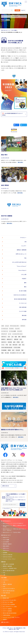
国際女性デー (10, 339)
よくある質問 (6, 541)
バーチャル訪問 (12, 331)
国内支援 (24, 315)
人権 (25, 241)
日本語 (17, 10)
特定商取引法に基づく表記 (17, 628)
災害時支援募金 (6, 615)
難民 (24, 352)
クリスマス (11, 328)
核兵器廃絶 (4, 350)
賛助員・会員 (6, 598)
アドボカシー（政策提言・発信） (10, 568)
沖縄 (22, 350)
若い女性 (7, 352)
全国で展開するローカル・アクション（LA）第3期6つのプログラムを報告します (13, 389)
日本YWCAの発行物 (7, 554)
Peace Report (22, 270)
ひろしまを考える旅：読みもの (19, 262)
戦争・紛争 (15, 344)
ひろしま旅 (23, 274)
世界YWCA (4, 336)
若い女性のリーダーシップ (15, 352)
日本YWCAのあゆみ (7, 556)
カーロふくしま (22, 303)
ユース (9, 334)
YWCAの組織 (6, 539)
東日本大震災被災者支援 (20, 299)
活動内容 (3, 561)
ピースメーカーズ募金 (8, 602)
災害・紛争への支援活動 (8, 564)
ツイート (24, 125)
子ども (3, 344)
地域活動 (10, 342)
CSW (3, 325)
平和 (25, 258)
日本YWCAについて (6, 535)
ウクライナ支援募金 (7, 611)
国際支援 (16, 339)
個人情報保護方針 (18, 628)
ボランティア (4, 334)
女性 (22, 342)
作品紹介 (24, 278)
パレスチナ (19, 331)
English (23, 10)
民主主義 (18, 350)
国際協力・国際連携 (21, 250)
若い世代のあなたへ (6, 521)
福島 (2, 352)
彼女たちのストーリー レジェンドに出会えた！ (13, 523)
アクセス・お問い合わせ (7, 628)
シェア (17, 125)
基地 (25, 282)
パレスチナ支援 (22, 311)
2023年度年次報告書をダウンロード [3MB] (12, 114)
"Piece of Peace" (21, 266)
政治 (23, 344)
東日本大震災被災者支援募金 (10, 613)
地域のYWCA (6, 537)
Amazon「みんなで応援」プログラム (11, 617)
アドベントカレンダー (14, 325)
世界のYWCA (6, 548)
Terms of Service (7, 508)
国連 (16, 336)
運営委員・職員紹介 (7, 544)
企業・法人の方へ (5, 622)
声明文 (18, 342)
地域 (21, 339)
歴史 (13, 350)
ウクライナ (23, 325)
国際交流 (24, 336)
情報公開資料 (6, 546)
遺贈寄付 (5, 619)
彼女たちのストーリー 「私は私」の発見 (12, 532)
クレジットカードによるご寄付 (9, 600)
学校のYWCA (6, 550)
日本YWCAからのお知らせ (20, 295)
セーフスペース (5, 331)
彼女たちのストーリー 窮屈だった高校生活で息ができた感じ (14, 526)
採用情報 (5, 552)
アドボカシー (23, 237)
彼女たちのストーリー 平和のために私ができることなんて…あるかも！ (14, 529)
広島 (10, 344)
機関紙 (9, 350)
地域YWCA (4, 342)
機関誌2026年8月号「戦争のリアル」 (12, 429)
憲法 (25, 286)
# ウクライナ (15, 16)
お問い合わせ (5, 486)
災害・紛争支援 (22, 307)
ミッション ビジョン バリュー (9, 559)
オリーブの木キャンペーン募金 (10, 606)
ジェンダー (23, 245)
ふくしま (7, 325)
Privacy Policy (23, 507)
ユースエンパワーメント (17, 334)
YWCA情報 (4, 577)
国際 (19, 336)
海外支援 (24, 319)
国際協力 (3, 339)
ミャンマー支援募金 (7, 608)
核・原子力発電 (22, 291)
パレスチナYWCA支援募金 (9, 604)
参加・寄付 (3, 595)
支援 (20, 344)
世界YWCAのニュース (21, 254)
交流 (9, 336)
